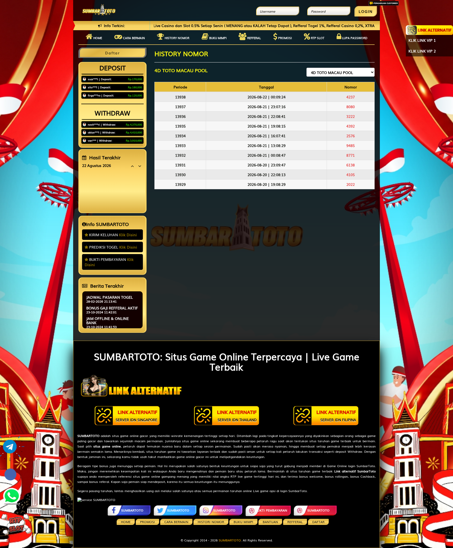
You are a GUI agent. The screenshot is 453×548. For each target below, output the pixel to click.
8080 (350, 106)
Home (97, 38)
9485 (350, 145)
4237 (350, 96)
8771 (350, 155)
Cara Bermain (176, 521)
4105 (350, 174)
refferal (295, 521)
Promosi (284, 38)
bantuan (270, 521)
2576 (350, 135)
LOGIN (366, 11)
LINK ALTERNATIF (136, 415)
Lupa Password (354, 38)
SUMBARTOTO (132, 510)
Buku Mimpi (217, 38)
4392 (350, 126)
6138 (350, 164)
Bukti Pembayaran (271, 510)
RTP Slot (317, 38)
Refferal (253, 38)
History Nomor (176, 38)
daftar (318, 521)
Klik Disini (128, 234)
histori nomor (211, 521)
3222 (350, 116)
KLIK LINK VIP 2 (422, 51)
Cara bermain (133, 38)
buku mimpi (243, 521)
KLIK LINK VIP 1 (422, 40)
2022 (350, 184)
